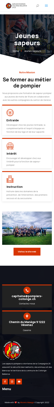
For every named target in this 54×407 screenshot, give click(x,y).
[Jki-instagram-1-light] (12, 381)
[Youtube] (19, 381)
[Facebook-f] (5, 381)
